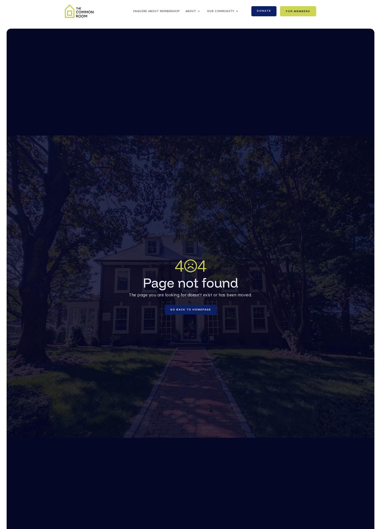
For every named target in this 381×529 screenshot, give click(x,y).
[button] (193, 11)
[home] (79, 11)
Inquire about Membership (156, 11)
